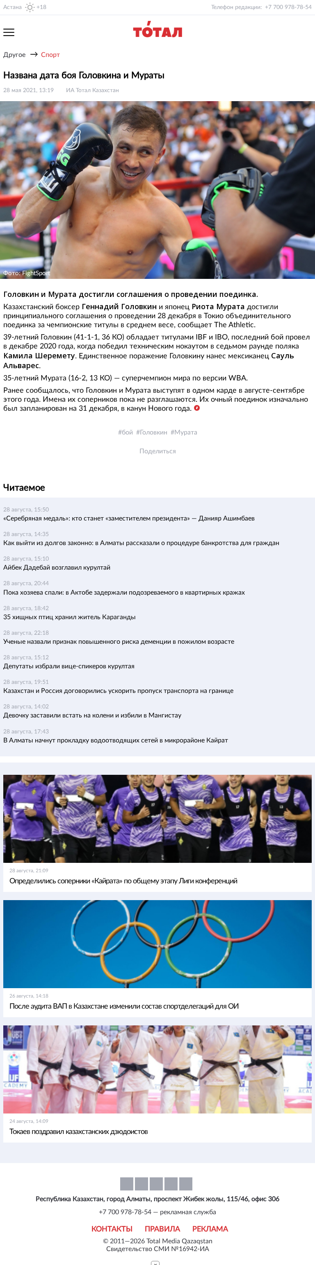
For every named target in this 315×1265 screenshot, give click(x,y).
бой (127, 432)
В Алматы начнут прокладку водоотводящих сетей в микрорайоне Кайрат (115, 740)
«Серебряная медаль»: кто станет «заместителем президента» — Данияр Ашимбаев (129, 518)
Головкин (153, 432)
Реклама (210, 1229)
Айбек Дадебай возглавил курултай (56, 567)
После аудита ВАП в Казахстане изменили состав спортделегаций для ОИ (124, 1006)
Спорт (50, 55)
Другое (14, 55)
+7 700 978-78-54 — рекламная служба (157, 1212)
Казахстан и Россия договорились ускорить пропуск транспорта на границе (118, 691)
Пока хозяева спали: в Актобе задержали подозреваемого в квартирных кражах (124, 592)
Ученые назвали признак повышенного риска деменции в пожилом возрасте (118, 641)
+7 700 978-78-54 (288, 7)
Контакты (111, 1229)
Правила (162, 1229)
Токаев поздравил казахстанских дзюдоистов (78, 1132)
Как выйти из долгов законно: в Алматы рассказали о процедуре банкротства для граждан (141, 543)
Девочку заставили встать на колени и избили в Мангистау (92, 715)
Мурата (185, 432)
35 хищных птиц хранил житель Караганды (69, 617)
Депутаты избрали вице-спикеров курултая (69, 666)
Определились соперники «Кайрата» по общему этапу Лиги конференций (123, 881)
